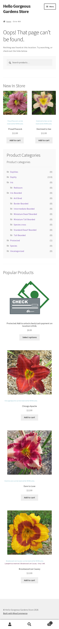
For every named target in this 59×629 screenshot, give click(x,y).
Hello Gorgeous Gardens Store (16, 8)
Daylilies (14, 171)
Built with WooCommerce (15, 613)
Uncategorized (17, 251)
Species (13, 245)
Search (29, 624)
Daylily (13, 177)
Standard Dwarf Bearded (25, 230)
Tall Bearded (20, 235)
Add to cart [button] (15, 140)
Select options (30, 337)
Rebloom (18, 187)
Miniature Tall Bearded (24, 219)
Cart (45, 622)
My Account (10, 624)
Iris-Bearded (16, 193)
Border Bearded (21, 203)
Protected (15, 240)
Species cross (20, 224)
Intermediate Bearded (24, 208)
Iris (11, 182)
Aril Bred (18, 198)
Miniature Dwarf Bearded (25, 214)
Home (8, 21)
